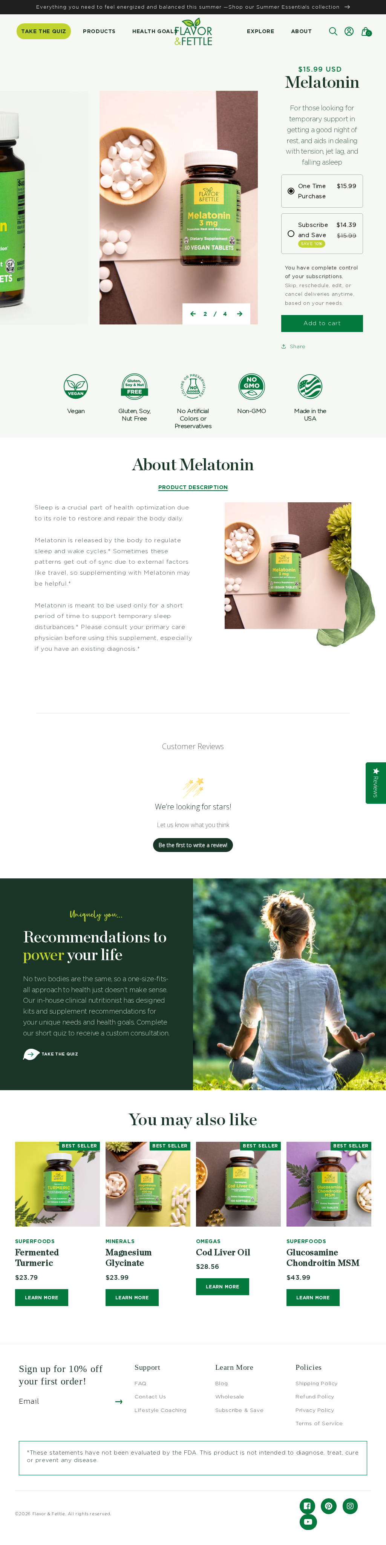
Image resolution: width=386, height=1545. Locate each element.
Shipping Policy (317, 1383)
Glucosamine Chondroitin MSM (323, 1258)
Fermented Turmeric (37, 1258)
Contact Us (150, 1396)
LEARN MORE (41, 1297)
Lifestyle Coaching (161, 1410)
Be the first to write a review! (193, 845)
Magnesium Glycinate (129, 1258)
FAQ (141, 1383)
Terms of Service (319, 1423)
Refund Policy (315, 1396)
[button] (332, 31)
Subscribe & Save (239, 1410)
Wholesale (229, 1396)
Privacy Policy (315, 1410)
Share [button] (298, 346)
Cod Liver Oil (223, 1252)
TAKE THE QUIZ (59, 1054)
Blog (221, 1383)
